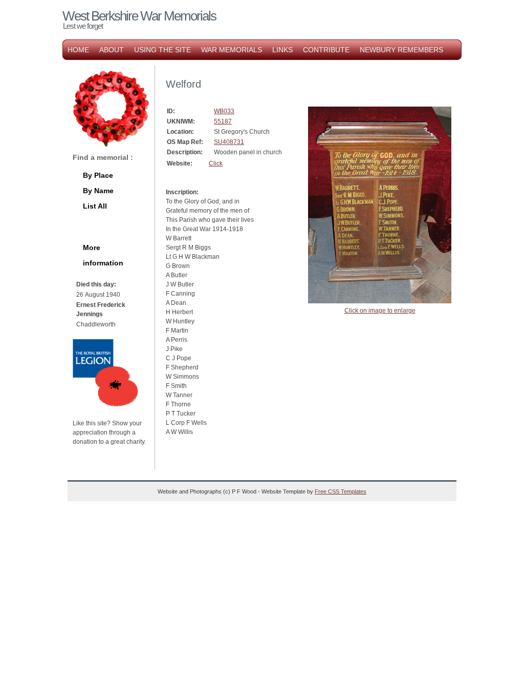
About (111, 50)
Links (282, 50)
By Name (98, 191)
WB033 (224, 111)
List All (95, 206)
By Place (98, 175)
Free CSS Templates (340, 491)
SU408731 (229, 142)
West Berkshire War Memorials (139, 16)
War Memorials (231, 50)
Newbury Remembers (401, 50)
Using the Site (162, 50)
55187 (223, 121)
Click (216, 163)
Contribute (326, 50)
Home (78, 50)
